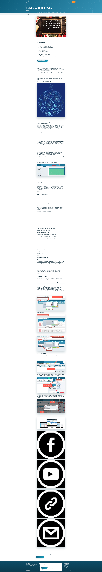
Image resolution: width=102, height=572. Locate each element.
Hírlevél (31, 14)
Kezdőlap (27, 14)
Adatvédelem (66, 566)
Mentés (43, 569)
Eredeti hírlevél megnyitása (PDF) (42, 60)
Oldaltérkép (65, 567)
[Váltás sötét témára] (70, 2)
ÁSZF (65, 565)
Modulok (40, 564)
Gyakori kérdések (66, 564)
